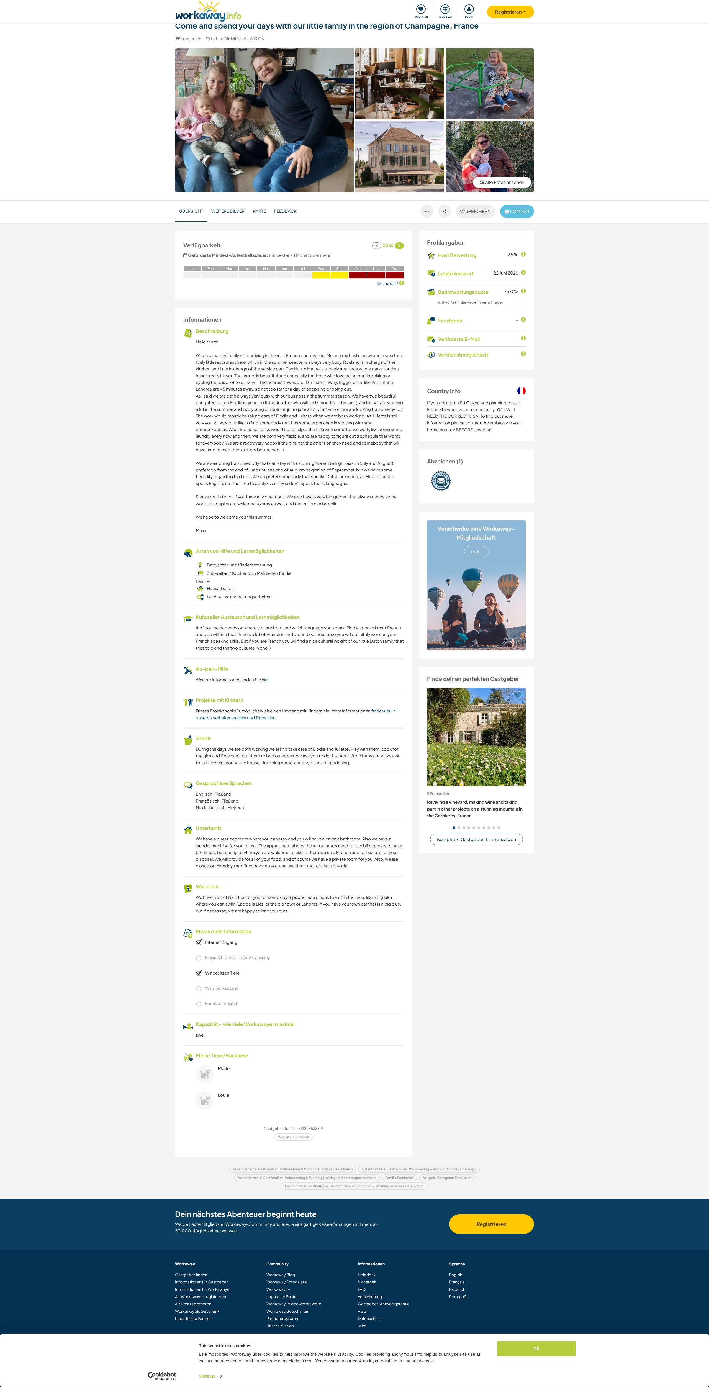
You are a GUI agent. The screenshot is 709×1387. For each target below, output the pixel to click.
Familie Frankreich (399, 1178)
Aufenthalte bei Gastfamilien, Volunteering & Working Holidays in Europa (418, 1169)
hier (265, 679)
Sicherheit (367, 1281)
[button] (454, 827)
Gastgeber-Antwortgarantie (384, 1303)
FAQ (362, 1289)
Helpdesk (367, 1274)
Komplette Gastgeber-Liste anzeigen (476, 839)
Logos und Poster (282, 1296)
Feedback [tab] (285, 211)
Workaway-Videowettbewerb (293, 1303)
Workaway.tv (278, 1289)
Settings (207, 1376)
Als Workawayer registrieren (200, 1296)
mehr (476, 551)
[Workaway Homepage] (208, 10)
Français (456, 1281)
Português (458, 1296)
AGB (362, 1311)
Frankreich (191, 38)
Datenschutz (369, 1318)
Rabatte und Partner (193, 1318)
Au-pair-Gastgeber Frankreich (447, 1178)
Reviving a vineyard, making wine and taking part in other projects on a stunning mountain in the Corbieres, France (475, 808)
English (455, 1274)
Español (456, 1289)
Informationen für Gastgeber (201, 1281)
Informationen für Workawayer (203, 1289)
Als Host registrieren (193, 1303)
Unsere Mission (280, 1325)
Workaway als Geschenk (197, 1311)
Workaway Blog (280, 1274)
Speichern (478, 211)
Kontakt (519, 211)
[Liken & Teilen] (444, 211)
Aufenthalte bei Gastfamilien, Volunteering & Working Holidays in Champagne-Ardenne (307, 1178)
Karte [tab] (259, 211)
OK (536, 1348)
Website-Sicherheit (293, 1137)
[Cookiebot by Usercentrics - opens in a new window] (162, 1376)
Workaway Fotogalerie (287, 1281)
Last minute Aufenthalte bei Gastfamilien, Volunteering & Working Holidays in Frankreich (354, 1186)
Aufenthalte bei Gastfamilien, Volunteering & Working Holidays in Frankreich (293, 1169)
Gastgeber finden (191, 1274)
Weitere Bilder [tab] (228, 211)
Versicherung (370, 1296)
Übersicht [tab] (191, 211)
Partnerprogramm (282, 1318)
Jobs (362, 1325)
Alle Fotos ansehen (504, 182)
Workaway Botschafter (287, 1311)
